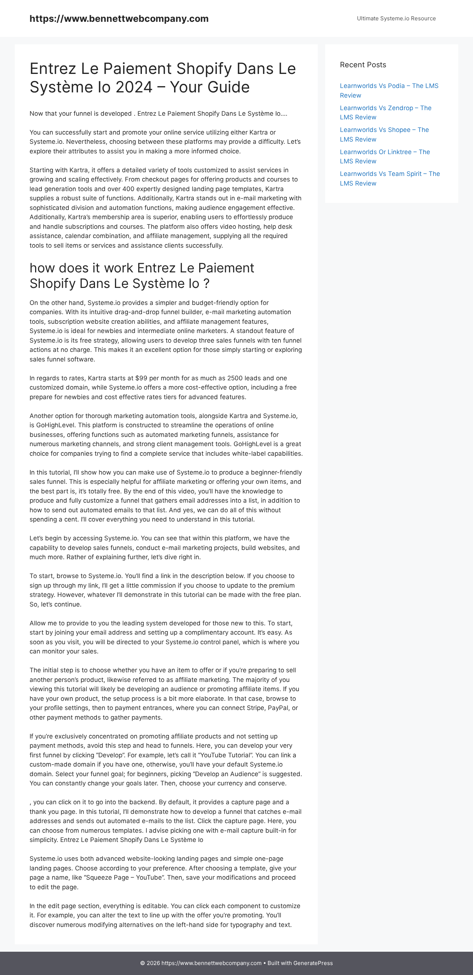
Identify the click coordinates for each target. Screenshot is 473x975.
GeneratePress (313, 962)
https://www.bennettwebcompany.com (119, 18)
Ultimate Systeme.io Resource (396, 18)
